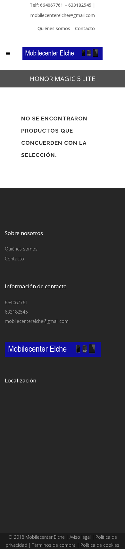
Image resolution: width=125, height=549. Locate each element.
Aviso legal (80, 537)
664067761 (16, 302)
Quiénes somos (54, 28)
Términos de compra (54, 545)
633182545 (16, 312)
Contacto (85, 28)
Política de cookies (99, 545)
